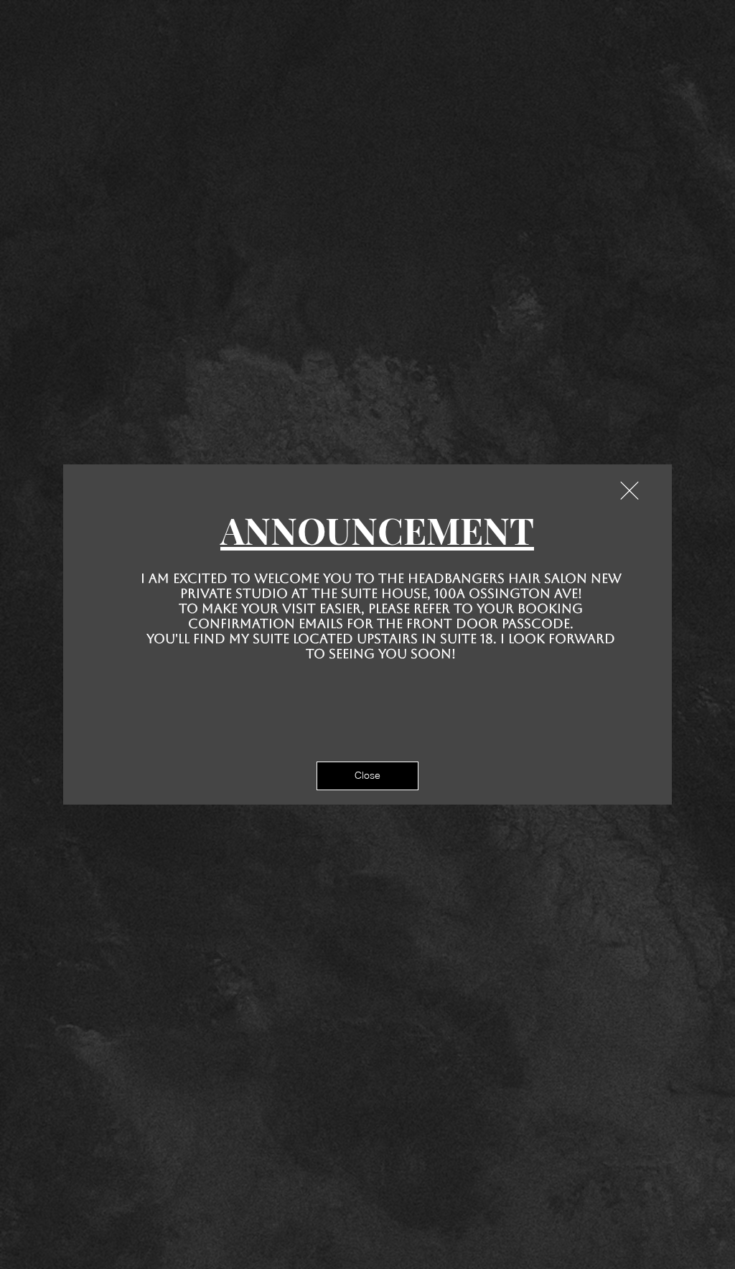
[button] (629, 491)
